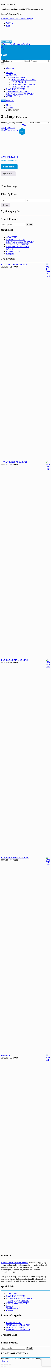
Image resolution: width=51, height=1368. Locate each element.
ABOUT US (11, 75)
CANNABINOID (19, 82)
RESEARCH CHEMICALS (24, 80)
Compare (10, 254)
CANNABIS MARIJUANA (24, 84)
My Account (6, 42)
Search (29, 225)
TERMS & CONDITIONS (17, 244)
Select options (9, 167)
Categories (10, 68)
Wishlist (9, 23)
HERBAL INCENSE (21, 87)
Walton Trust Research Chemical (14, 1263)
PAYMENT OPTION (15, 89)
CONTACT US (13, 96)
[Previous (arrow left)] (2, 1366)
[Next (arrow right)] (5, 1366)
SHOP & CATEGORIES (16, 77)
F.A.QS (9, 249)
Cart (8, 25)
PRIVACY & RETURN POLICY (20, 94)
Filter (5, 205)
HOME (9, 72)
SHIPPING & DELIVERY (17, 91)
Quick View (8, 174)
